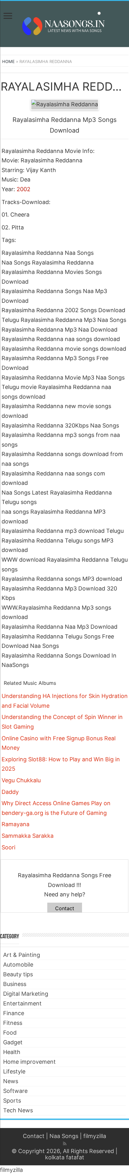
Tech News (18, 1110)
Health (11, 1052)
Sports (12, 1100)
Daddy (10, 792)
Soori (8, 847)
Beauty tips (18, 974)
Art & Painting (21, 955)
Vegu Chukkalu (21, 780)
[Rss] (64, 1143)
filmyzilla (94, 1136)
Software (15, 1091)
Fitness (12, 1023)
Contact (64, 908)
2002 (23, 189)
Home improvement (29, 1061)
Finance (13, 1013)
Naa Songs (63, 1136)
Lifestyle (14, 1071)
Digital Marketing (25, 993)
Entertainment (22, 1003)
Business (14, 984)
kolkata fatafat (64, 1157)
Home (8, 61)
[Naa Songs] (64, 22)
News (10, 1081)
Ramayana (15, 824)
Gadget (13, 1042)
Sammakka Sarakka (28, 835)
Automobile (18, 964)
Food (10, 1032)
